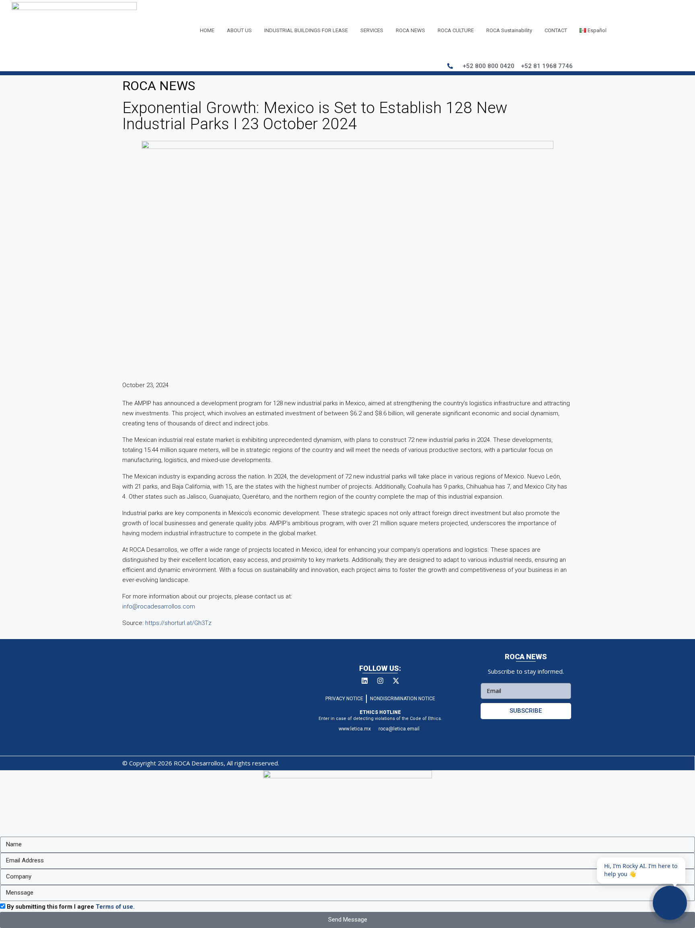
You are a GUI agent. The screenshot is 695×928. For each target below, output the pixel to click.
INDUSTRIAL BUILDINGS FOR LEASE (306, 30)
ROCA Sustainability (509, 30)
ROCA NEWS (410, 30)
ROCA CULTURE (456, 30)
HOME (207, 30)
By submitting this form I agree (71, 906)
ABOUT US (239, 30)
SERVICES (371, 30)
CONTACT (556, 30)
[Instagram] (380, 681)
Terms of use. (115, 906)
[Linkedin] (364, 681)
